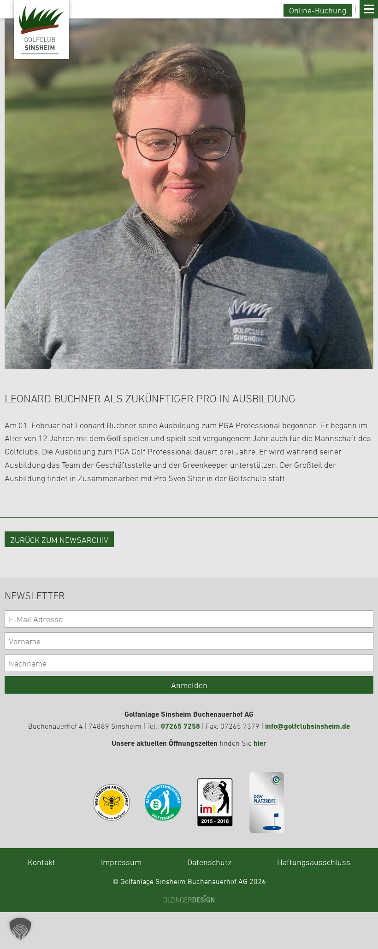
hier (260, 743)
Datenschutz (209, 861)
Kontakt (41, 861)
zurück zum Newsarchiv (59, 539)
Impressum (121, 861)
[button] (20, 928)
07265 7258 (180, 726)
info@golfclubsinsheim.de (307, 726)
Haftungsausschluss (313, 861)
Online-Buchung (317, 10)
